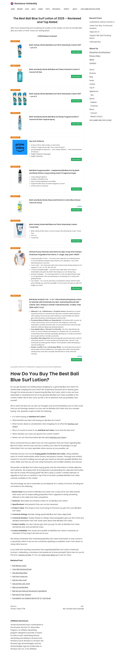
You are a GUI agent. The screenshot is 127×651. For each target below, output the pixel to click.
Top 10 (47, 9)
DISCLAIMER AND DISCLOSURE (90, 9)
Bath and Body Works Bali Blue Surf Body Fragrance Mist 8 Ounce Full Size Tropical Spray (54, 118)
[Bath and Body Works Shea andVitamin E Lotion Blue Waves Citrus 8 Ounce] (19, 206)
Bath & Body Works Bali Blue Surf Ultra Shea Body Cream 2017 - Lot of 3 (55, 46)
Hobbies (93, 102)
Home (13, 9)
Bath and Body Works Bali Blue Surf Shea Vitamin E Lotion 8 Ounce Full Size (54, 70)
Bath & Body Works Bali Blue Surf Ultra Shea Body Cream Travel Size (53, 225)
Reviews (20, 9)
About (91, 59)
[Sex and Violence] (19, 147)
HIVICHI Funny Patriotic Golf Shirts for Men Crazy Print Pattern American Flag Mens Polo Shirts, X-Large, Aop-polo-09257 (55, 253)
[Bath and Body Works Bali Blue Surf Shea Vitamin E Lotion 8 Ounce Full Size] (19, 75)
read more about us (49, 555)
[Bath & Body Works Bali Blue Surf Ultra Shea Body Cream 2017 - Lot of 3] (19, 51)
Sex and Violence (36, 141)
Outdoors (94, 106)
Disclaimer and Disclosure (99, 52)
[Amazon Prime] (79, 207)
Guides (40, 9)
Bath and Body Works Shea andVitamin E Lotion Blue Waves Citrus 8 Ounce (54, 201)
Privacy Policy (94, 56)
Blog (27, 9)
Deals (34, 9)
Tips (92, 95)
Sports (91, 98)
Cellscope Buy (95, 42)
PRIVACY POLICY (96, 117)
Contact (92, 63)
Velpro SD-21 (94, 32)
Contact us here (24, 555)
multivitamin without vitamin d (101, 22)
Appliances (93, 91)
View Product (76, 52)
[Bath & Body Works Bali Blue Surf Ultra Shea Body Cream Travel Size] (19, 230)
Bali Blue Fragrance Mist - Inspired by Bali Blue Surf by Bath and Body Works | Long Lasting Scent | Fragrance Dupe (54, 171)
